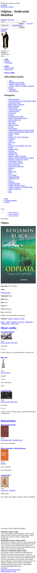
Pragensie (11, 168)
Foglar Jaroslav (12, 128)
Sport (10, 180)
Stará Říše (11, 182)
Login (2, 21)
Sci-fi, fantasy (12, 175)
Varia (9, 190)
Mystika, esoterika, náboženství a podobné (21, 158)
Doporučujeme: (8, 420)
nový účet (11, 19)
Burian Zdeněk (12, 108)
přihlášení (4, 19)
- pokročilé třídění (17, 25)
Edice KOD (12, 121)
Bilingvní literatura (14, 106)
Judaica (10, 140)
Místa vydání (15, 323)
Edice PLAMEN (13, 125)
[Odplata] (18, 283)
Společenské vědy (13, 178)
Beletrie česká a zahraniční (16, 104)
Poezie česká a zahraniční (16, 166)
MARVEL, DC (13, 154)
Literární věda (12, 152)
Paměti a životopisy (14, 164)
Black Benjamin (5, 292)
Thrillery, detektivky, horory (16, 185)
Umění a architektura (14, 189)
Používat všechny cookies (8, 571)
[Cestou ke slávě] (5, 487)
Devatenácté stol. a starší (15, 116)
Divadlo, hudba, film (14, 120)
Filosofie (11, 127)
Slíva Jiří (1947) (5, 373)
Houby (10, 135)
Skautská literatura (13, 177)
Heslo (24, 21)
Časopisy (11, 115)
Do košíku (4, 5)
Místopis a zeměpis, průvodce (17, 156)
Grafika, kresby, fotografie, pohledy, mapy (21, 132)
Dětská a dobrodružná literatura (17, 118)
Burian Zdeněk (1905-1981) (9, 343)
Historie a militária (13, 133)
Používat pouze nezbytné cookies (11, 569)
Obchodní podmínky (11, 200)
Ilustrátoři (14, 322)
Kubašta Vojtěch (13, 149)
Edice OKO (12, 123)
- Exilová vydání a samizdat (16, 84)
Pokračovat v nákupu (7, 7)
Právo (10, 170)
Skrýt (5, 568)
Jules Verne (11, 142)
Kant (9, 144)
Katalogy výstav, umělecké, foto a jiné (19, 146)
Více (2, 568)
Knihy (3, 322)
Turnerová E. (5, 490)
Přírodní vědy (12, 171)
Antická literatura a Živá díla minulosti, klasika (22, 101)
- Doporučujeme (13, 91)
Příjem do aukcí (9, 67)
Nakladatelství (5, 323)
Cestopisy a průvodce (14, 109)
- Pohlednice (12, 89)
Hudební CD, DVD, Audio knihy (18, 137)
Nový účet (30, 23)
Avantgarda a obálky (14, 103)
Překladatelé (29, 322)
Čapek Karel (12, 113)
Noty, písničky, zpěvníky (15, 163)
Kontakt (7, 202)
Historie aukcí (9, 69)
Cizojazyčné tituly (13, 111)
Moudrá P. (12, 490)
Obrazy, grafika (8, 327)
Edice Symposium (13, 99)
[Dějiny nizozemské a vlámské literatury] (4, 460)
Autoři (8, 322)
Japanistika (11, 139)
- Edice (10, 81)
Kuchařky (11, 151)
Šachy (10, 173)
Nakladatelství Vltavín (15, 161)
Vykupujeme (8, 63)
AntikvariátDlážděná (4, 30)
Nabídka (7, 61)
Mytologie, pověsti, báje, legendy (18, 159)
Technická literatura (14, 183)
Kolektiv (3, 463)
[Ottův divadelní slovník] (5, 436)
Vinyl (10, 192)
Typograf (21, 322)
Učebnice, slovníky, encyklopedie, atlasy (20, 187)
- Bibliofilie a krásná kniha (16, 82)
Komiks (10, 147)
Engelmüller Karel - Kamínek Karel (11, 440)
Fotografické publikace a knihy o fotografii (21, 130)
